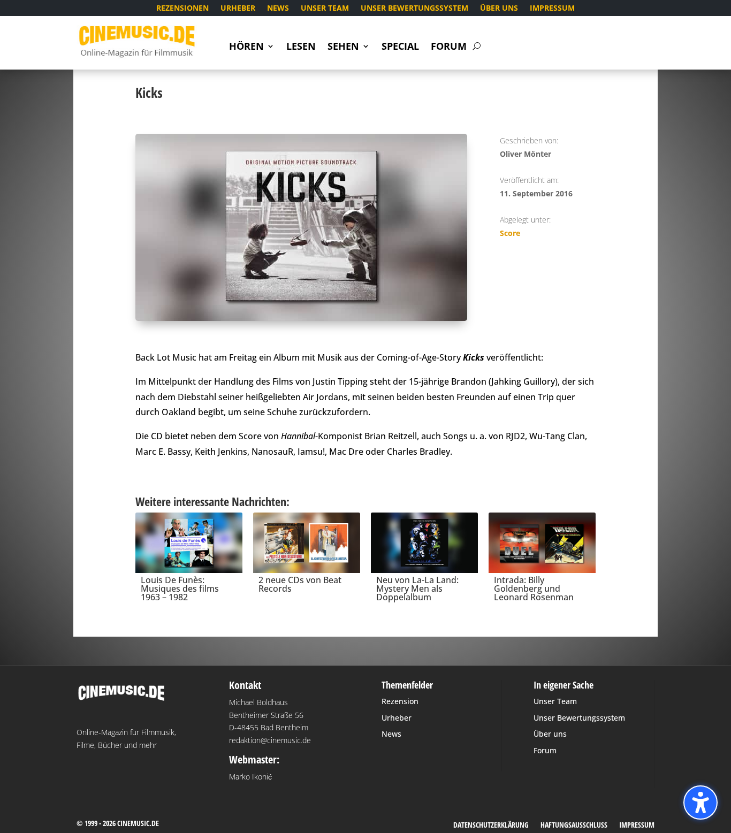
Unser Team (325, 8)
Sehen (343, 47)
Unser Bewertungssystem (414, 8)
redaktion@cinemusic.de (270, 740)
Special (400, 47)
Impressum (552, 8)
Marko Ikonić (250, 776)
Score (510, 233)
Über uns (499, 8)
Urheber (237, 8)
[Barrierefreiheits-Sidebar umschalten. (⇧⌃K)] (700, 802)
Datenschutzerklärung (491, 825)
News (278, 8)
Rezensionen (182, 8)
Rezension (400, 701)
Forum (449, 47)
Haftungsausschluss (573, 825)
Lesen (301, 47)
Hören (246, 47)
